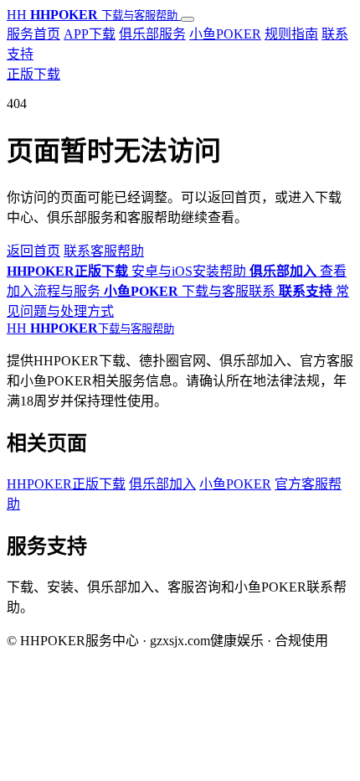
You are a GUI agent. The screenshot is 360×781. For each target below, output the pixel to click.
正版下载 (33, 74)
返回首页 (33, 251)
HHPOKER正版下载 (66, 484)
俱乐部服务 (152, 34)
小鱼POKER (225, 34)
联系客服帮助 (104, 251)
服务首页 (33, 34)
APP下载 (90, 34)
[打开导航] (187, 19)
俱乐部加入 (162, 484)
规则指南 (291, 34)
